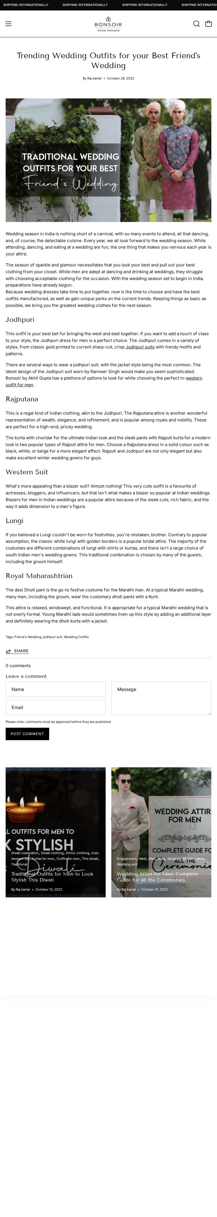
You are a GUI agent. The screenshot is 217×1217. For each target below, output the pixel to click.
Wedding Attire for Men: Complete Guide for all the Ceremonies (157, 877)
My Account (126, 1048)
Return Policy (127, 1056)
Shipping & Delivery (25, 1185)
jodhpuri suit (52, 637)
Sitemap (122, 1066)
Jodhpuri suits (140, 347)
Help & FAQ (125, 1074)
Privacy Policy (20, 1194)
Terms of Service (23, 1203)
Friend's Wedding (27, 637)
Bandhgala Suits (130, 1176)
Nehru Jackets (129, 1194)
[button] (196, 24)
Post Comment (27, 734)
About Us (15, 1158)
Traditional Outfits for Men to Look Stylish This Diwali (52, 877)
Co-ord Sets (126, 1203)
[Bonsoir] (108, 24)
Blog (10, 1176)
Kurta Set (123, 1158)
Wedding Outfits (76, 637)
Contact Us (17, 1167)
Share (21, 651)
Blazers (121, 1185)
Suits (119, 1167)
